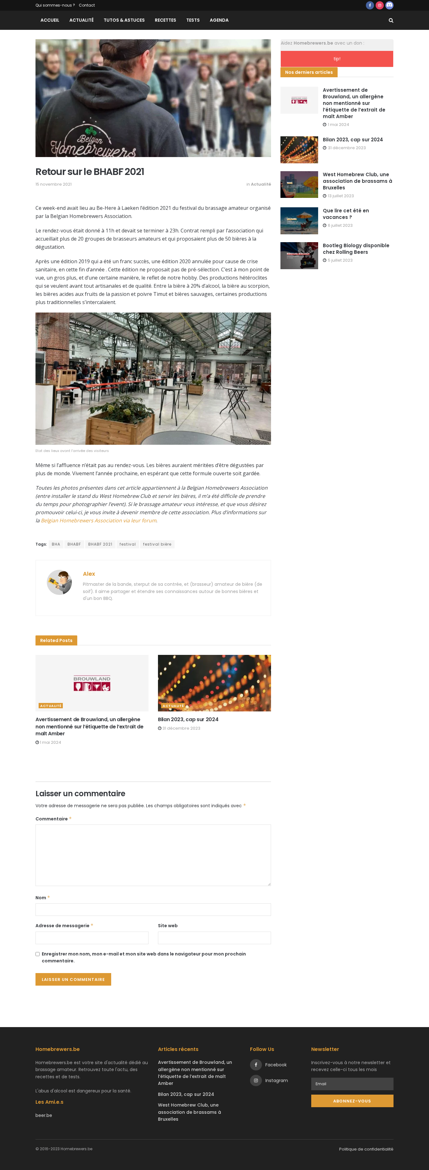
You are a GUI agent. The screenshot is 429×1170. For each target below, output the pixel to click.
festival (128, 544)
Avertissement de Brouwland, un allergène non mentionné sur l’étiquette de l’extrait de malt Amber (89, 726)
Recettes (165, 20)
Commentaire (53, 819)
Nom (42, 898)
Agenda (219, 20)
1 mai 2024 (50, 742)
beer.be (43, 1115)
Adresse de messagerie (64, 925)
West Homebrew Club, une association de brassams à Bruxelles (357, 181)
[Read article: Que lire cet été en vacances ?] (299, 220)
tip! (337, 59)
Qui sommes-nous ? (55, 5)
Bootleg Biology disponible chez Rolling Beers (356, 248)
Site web (168, 925)
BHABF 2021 (100, 544)
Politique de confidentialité (366, 1149)
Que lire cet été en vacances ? (346, 213)
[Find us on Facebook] (370, 5)
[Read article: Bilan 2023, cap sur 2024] (214, 683)
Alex (89, 574)
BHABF (74, 544)
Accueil (50, 20)
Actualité (81, 20)
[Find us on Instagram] (380, 5)
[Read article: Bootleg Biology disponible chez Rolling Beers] (299, 255)
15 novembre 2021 (53, 184)
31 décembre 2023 (180, 728)
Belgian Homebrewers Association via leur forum (98, 520)
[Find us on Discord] (389, 5)
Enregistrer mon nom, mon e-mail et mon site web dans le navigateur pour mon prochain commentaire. (144, 957)
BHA (56, 544)
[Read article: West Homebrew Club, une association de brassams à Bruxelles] (299, 184)
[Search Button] (391, 20)
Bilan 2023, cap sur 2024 (188, 719)
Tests (193, 20)
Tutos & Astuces (124, 20)
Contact (87, 5)
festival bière (157, 544)
